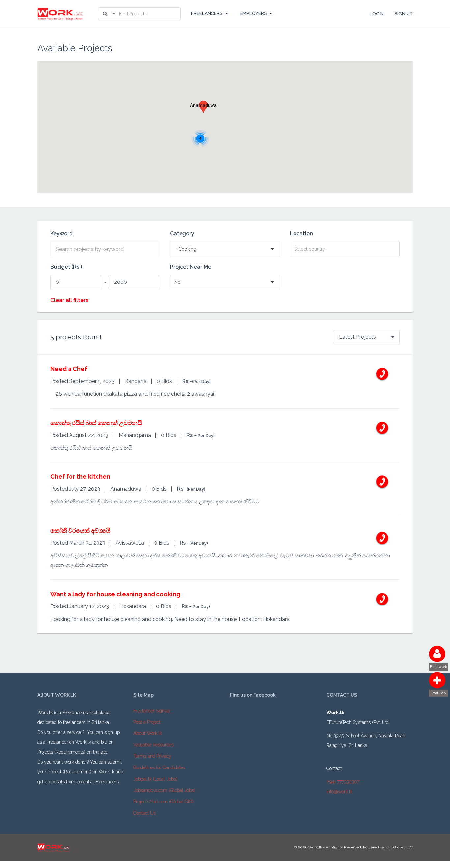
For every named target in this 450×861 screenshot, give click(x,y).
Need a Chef (68, 368)
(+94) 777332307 (342, 781)
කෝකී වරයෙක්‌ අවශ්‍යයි (80, 530)
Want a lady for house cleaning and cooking (115, 594)
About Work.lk (147, 733)
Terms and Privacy (152, 756)
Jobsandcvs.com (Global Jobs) (164, 790)
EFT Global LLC (399, 847)
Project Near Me (190, 267)
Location (301, 233)
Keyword (61, 233)
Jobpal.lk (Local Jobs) (155, 779)
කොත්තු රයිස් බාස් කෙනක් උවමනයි (96, 422)
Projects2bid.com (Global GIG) (163, 801)
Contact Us (144, 813)
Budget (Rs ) (66, 267)
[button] (203, 107)
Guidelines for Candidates (159, 767)
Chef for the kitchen (80, 476)
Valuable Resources (153, 744)
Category (182, 233)
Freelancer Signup (151, 710)
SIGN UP (403, 14)
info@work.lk (339, 791)
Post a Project (146, 722)
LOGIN (377, 14)
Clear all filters (69, 300)
